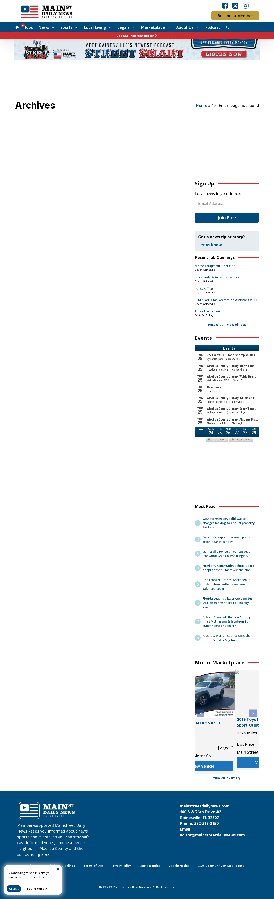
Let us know (210, 244)
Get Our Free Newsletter (135, 36)
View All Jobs (236, 325)
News (43, 27)
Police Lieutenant (207, 311)
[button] (200, 713)
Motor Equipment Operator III (216, 266)
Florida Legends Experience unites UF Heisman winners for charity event (227, 603)
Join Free (227, 217)
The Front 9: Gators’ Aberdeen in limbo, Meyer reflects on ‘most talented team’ (226, 584)
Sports (66, 27)
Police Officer (204, 289)
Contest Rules (149, 866)
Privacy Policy (121, 866)
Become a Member (235, 15)
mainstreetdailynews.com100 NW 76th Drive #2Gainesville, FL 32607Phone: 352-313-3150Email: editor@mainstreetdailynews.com (212, 820)
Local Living (95, 27)
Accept (14, 889)
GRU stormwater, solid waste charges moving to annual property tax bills (229, 523)
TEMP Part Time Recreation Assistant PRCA (226, 300)
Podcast (212, 27)
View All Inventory (227, 778)
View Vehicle (227, 762)
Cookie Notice (179, 866)
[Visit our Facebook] (225, 5)
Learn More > (37, 889)
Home (201, 105)
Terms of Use (93, 866)
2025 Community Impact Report (221, 866)
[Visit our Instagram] (245, 5)
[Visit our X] (235, 5)
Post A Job (215, 325)
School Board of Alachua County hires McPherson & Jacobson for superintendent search (226, 621)
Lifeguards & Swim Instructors (217, 277)
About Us (185, 27)
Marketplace (153, 27)
